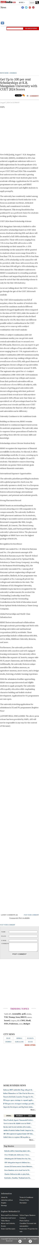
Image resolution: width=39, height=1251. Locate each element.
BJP (18, 1021)
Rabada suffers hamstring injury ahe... (17, 1151)
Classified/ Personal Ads (28, 1223)
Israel (7, 1020)
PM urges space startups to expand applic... (18, 1100)
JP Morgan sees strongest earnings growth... (19, 1104)
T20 (6, 1017)
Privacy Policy (24, 1200)
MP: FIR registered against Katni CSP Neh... (18, 1134)
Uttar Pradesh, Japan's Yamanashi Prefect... (18, 1120)
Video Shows (5, 1221)
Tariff (6, 1014)
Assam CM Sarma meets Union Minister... (18, 1166)
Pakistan (13, 1023)
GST (10, 1014)
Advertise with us (7, 1200)
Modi (28, 1020)
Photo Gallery (24, 1221)
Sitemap (4, 1205)
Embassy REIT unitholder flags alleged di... (18, 1090)
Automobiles (24, 1226)
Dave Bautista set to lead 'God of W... (17, 1170)
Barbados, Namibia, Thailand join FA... (17, 1178)
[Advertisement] (19, 15)
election (28, 1014)
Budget (26, 1023)
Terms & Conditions (26, 1197)
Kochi (30, 1042)
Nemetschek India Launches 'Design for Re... (18, 1097)
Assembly (16, 1013)
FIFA (6, 1023)
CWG (22, 1020)
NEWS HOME (4, 73)
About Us (4, 1197)
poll (24, 1013)
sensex (29, 1017)
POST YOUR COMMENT (31, 915)
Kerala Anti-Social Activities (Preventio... (17, 1127)
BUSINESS (13, 73)
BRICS (23, 1017)
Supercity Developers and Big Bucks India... (18, 1107)
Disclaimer (23, 1203)
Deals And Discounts (8, 1229)
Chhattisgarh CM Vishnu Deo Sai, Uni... (18, 1159)
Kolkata (30, 1038)
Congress (13, 1021)
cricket (20, 1024)
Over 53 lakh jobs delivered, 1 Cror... (17, 1155)
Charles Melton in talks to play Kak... (17, 1174)
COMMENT (34, 96)
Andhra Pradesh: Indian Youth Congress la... (18, 1130)
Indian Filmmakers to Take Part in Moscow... (19, 1093)
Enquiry (3, 1203)
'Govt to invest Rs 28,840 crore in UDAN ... (17, 1123)
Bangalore (19, 1042)
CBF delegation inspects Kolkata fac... (17, 1162)
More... (33, 1110)
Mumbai (19, 1038)
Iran (18, 1017)
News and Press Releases (9, 1215)
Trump (12, 1017)
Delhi (8, 1038)
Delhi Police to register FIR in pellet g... (17, 1137)
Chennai (8, 1042)
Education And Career (8, 1218)
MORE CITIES (30, 1045)
